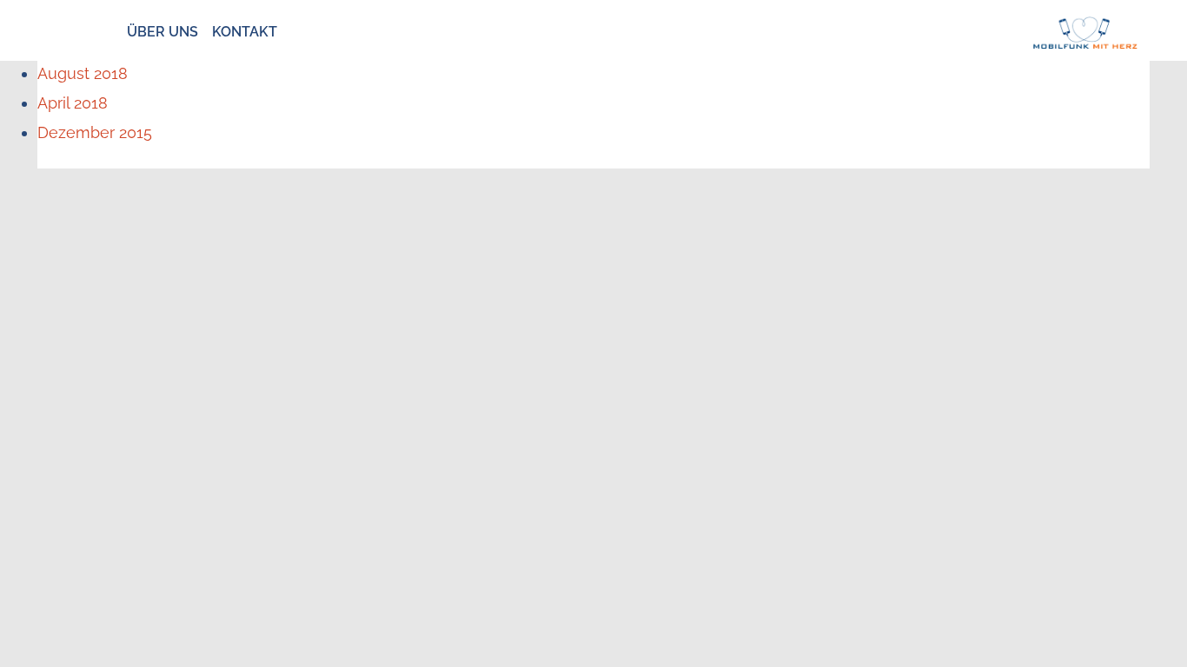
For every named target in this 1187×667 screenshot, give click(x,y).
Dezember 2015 (94, 132)
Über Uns (162, 31)
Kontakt (244, 31)
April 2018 (72, 103)
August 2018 (82, 73)
